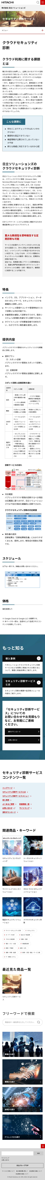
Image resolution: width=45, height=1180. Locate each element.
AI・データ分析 (10, 935)
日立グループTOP (22, 1165)
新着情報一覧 (24, 804)
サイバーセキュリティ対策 (13, 930)
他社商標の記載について (22, 1174)
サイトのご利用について (8, 1171)
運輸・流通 (24, 939)
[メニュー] (42, 2)
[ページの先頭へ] (43, 1146)
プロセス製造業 (10, 939)
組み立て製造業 (25, 935)
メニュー (5, 30)
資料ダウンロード (14, 732)
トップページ (7, 788)
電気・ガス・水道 (11, 943)
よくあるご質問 (8, 804)
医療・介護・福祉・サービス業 (31, 952)
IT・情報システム (11, 957)
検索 (38, 1153)
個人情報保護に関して (22, 1171)
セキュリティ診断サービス (18, 19)
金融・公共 (23, 948)
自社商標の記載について (35, 1171)
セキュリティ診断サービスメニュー (15, 796)
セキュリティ (31, 930)
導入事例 (5, 800)
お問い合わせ (12, 740)
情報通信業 (25, 943)
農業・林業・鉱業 (11, 952)
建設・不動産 (9, 948)
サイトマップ (24, 808)
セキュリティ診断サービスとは (14, 792)
